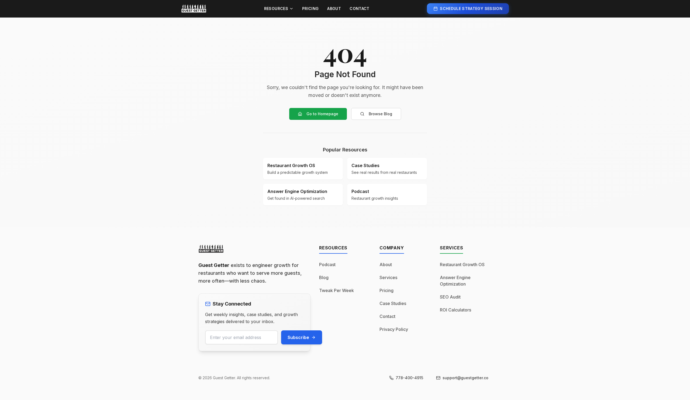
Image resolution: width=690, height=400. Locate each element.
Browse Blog (380, 113)
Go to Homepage (322, 113)
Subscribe (298, 337)
